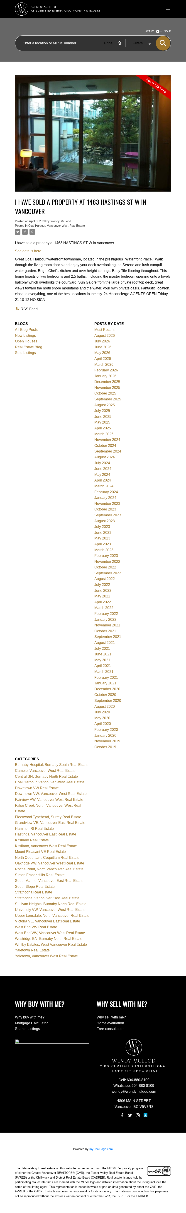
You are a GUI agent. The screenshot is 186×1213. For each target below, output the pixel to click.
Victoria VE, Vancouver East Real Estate (47, 921)
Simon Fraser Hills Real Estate (40, 875)
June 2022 (102, 590)
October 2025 (105, 393)
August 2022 (104, 579)
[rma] (145, 1115)
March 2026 (103, 364)
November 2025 (107, 388)
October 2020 (105, 695)
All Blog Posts (26, 330)
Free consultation (111, 1029)
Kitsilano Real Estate (32, 840)
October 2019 (105, 747)
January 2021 (105, 683)
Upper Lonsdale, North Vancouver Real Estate (52, 915)
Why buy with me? (29, 1017)
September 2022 (107, 573)
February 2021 (106, 677)
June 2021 (102, 654)
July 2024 (102, 463)
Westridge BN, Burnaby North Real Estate (48, 939)
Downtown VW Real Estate (37, 788)
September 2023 (107, 515)
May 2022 (102, 596)
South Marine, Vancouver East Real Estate (49, 881)
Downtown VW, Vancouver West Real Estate (51, 794)
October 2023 (105, 509)
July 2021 (102, 648)
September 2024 (107, 451)
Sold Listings (25, 353)
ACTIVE (149, 31)
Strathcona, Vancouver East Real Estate (47, 898)
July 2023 (102, 527)
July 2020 (102, 712)
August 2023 (104, 521)
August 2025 (104, 405)
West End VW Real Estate (36, 927)
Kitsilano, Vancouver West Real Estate (46, 846)
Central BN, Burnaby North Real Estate (46, 776)
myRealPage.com (101, 1149)
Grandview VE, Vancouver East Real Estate (50, 823)
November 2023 (107, 503)
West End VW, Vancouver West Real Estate (50, 933)
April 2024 (102, 480)
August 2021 (104, 643)
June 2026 (102, 347)
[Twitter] (130, 1115)
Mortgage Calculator (31, 1023)
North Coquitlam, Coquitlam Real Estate (47, 857)
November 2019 (107, 741)
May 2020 (102, 718)
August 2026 (104, 335)
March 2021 (103, 672)
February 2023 (106, 556)
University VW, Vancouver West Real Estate (50, 910)
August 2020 (104, 706)
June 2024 (102, 469)
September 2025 (107, 399)
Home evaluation (110, 1023)
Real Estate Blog (28, 347)
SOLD (167, 31)
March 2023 (103, 550)
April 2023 (102, 544)
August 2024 (104, 457)
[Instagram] (138, 1115)
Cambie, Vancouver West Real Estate (45, 771)
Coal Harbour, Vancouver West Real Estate (56, 225)
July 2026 (102, 341)
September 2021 (107, 637)
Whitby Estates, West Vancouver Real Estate (51, 944)
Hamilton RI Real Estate (34, 828)
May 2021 (102, 660)
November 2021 (107, 625)
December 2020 (107, 689)
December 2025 (107, 382)
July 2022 (102, 585)
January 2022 (105, 619)
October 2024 (105, 446)
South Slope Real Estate (35, 886)
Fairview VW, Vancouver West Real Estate (49, 799)
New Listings (25, 335)
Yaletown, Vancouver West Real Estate (46, 956)
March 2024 (103, 486)
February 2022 (106, 614)
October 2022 (105, 567)
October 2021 (105, 631)
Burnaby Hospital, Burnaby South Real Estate (51, 765)
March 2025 (103, 434)
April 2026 (102, 359)
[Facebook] (122, 1115)
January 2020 (105, 735)
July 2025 (102, 411)
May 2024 (102, 475)
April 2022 (102, 602)
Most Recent (104, 330)
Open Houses (26, 341)
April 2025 (102, 428)
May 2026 (102, 353)
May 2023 (102, 538)
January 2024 (105, 498)
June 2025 (102, 417)
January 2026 (105, 376)
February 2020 (106, 730)
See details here (28, 251)
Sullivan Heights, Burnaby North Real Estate (50, 904)
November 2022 (107, 561)
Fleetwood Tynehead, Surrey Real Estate (48, 817)
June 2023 (102, 532)
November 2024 (107, 440)
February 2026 (106, 370)
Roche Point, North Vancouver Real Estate (49, 869)
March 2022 (103, 608)
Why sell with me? (111, 1017)
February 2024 (106, 492)
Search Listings (27, 1029)
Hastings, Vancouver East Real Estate (45, 834)
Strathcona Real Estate (33, 892)
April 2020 (102, 724)
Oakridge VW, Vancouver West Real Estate (49, 863)
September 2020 (107, 701)
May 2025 (102, 422)
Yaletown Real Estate (32, 950)
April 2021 (102, 666)
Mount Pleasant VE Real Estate (40, 852)
